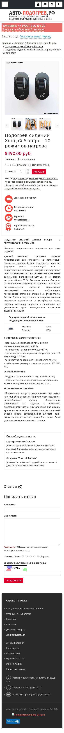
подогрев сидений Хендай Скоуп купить (35, 178)
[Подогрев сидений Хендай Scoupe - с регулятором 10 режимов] (32, 87)
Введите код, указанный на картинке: (25, 563)
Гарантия (11, 619)
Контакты (11, 624)
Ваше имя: (10, 504)
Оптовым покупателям (18, 613)
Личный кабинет (15, 642)
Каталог (19, 43)
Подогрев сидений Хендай (41, 43)
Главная (6, 43)
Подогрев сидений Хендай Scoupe (24, 46)
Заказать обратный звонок (23, 29)
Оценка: (8, 556)
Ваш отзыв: (10, 515)
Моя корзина (13, 653)
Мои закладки (14, 663)
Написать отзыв (40, 165)
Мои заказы (12, 648)
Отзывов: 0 (23, 165)
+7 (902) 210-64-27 (32, 26)
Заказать (38, 171)
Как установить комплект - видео (24, 608)
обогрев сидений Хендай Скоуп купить (26, 185)
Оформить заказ (15, 658)
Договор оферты (15, 629)
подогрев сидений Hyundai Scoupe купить (28, 181)
